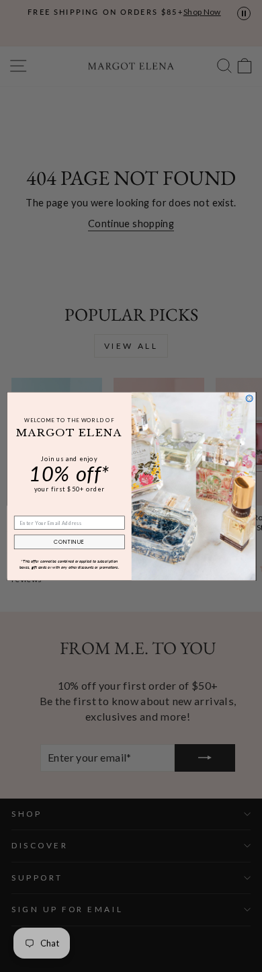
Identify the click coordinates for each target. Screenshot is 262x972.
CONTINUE (69, 542)
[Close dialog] (249, 398)
